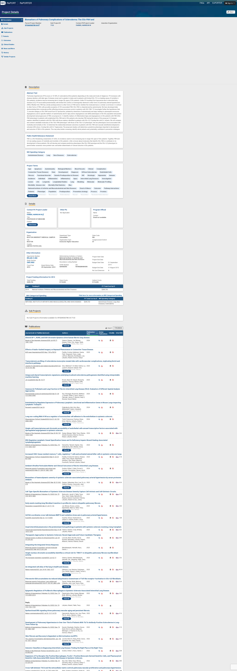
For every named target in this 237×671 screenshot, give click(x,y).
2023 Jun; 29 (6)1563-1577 (39, 569)
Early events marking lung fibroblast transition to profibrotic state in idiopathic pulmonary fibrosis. (63, 503)
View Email (32, 225)
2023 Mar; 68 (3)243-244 (41, 548)
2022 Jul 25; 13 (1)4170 (40, 613)
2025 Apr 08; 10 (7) (35, 380)
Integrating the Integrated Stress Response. (42, 545)
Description (7, 20)
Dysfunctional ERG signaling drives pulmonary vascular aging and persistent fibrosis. (57, 610)
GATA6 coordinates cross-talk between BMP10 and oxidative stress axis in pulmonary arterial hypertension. (66, 515)
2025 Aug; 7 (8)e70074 (40, 352)
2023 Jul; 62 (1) (40, 558)
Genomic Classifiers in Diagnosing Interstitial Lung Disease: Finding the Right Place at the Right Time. (64, 648)
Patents (6, 36)
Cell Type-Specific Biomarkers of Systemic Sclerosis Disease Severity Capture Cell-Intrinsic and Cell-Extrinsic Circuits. (70, 492)
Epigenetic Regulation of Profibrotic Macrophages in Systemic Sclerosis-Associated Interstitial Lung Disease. (67, 591)
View (66, 346)
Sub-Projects (8, 28)
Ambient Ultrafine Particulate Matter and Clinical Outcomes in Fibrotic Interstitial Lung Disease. (62, 466)
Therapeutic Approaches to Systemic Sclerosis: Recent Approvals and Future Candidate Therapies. (63, 535)
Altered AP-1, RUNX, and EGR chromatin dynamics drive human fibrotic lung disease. (57, 338)
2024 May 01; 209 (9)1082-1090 (40, 469)
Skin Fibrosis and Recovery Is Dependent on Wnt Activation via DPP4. (51, 636)
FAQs (202, 2)
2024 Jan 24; (35, 407)
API (208, 2)
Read (32, 196)
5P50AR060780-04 (31, 25)
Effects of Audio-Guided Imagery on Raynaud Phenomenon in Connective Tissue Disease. (59, 349)
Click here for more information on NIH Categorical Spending (100, 295)
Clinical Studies (9, 44)
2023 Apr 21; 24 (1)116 (39, 506)
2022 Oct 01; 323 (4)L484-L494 (42, 582)
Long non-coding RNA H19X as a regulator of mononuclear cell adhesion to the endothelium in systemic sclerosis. (69, 416)
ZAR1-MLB (30, 262)
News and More (9, 48)
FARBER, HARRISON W (34, 214)
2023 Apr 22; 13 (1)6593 (39, 518)
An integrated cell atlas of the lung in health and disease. (47, 567)
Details (5, 24)
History (6, 53)
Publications (8, 32)
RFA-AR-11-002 (32, 258)
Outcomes (7, 40)
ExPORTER (217, 2)
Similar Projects (9, 57)
